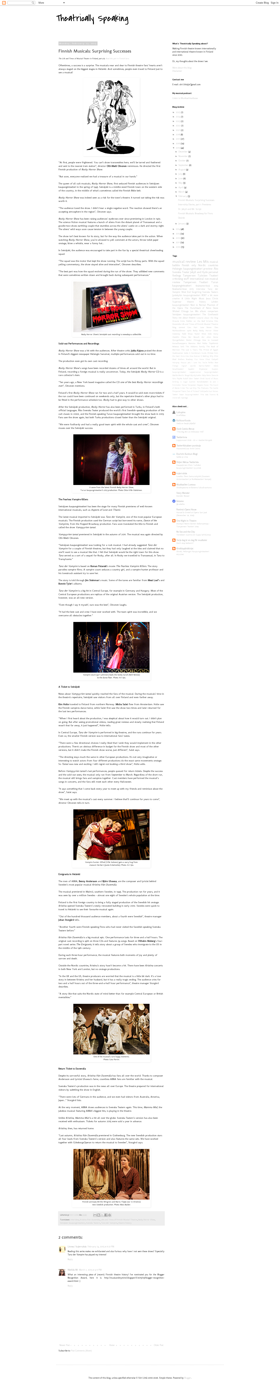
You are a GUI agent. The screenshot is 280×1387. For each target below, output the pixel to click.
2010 (178, 247)
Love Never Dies (209, 327)
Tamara (184, 385)
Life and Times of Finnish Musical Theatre (119, 1219)
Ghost (208, 359)
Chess (183, 337)
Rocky (195, 330)
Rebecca (175, 346)
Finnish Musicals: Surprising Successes (196, 200)
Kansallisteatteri (178, 369)
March (181, 191)
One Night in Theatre (186, 520)
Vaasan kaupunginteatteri (189, 394)
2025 (178, 112)
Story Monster (183, 493)
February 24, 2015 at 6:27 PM (101, 1246)
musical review (184, 261)
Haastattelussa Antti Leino (188, 448)
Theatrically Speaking (92, 18)
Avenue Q (198, 356)
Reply (70, 1259)
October (182, 160)
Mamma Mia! (194, 343)
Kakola (216, 366)
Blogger (187, 1378)
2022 (178, 125)
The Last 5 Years (189, 350)
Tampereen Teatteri (195, 282)
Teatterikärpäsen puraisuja (188, 445)
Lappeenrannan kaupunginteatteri (204, 372)
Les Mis (203, 261)
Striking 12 (177, 382)
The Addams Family (195, 346)
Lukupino (180, 412)
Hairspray (175, 362)
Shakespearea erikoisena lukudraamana (194, 487)
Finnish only (189, 265)
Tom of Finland (193, 391)
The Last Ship (191, 388)
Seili (182, 346)
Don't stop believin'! (185, 543)
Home (111, 1345)
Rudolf (185, 378)
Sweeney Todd (179, 334)
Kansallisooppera (179, 343)
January (182, 223)
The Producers (203, 388)
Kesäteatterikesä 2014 (207, 285)
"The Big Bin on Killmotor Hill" (190, 431)
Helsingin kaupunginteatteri (187, 268)
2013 (178, 233)
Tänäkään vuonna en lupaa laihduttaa (193, 534)
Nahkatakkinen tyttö (181, 330)
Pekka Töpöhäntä (210, 343)
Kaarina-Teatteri (204, 366)
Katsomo (180, 501)
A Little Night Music (193, 298)
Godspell (215, 359)
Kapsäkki (191, 369)
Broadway (189, 359)
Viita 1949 (204, 394)
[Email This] (95, 1215)
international (197, 278)
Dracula (175, 321)
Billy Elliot (214, 356)
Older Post (158, 1345)
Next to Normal (198, 305)
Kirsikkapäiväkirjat (184, 548)
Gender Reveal (182, 495)
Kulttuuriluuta (183, 420)
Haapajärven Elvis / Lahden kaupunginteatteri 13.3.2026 (188, 466)
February (183, 196)
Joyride (193, 366)
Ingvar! (184, 366)
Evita (182, 321)
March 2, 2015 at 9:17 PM (90, 1269)
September (183, 165)
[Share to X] (102, 1215)
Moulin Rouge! (184, 375)
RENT (204, 295)
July (180, 174)
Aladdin (175, 337)
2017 (178, 139)
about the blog (211, 318)
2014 (178, 229)
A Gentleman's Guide (197, 353)
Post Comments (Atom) (81, 1350)
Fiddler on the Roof (195, 321)
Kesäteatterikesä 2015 (183, 289)
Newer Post (64, 1345)
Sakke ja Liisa (182, 456)
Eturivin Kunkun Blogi (187, 454)
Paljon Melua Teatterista (187, 462)
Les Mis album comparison (204, 311)
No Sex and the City (185, 531)
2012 (178, 238)
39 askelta (180, 504)
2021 (178, 130)
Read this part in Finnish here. (117, 58)
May (180, 183)
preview (208, 268)
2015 (178, 148)
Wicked (175, 311)
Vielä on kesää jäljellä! (186, 423)
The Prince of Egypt (208, 350)
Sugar (185, 382)
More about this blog (181, 67)
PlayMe (179, 378)
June (180, 178)
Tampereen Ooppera (195, 385)
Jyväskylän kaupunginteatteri (186, 295)
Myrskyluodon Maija (198, 375)
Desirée (181, 218)
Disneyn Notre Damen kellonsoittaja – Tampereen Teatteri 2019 (193, 525)
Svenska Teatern (93, 1223)
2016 (178, 143)
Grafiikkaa (181, 415)
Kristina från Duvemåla (90, 1219)
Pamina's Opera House (186, 509)
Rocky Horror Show (146, 1219)
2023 (178, 121)
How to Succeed (210, 340)
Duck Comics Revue (185, 429)
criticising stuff (180, 278)
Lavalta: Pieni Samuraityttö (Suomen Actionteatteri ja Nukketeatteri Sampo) (193, 477)
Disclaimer (177, 71)
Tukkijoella (203, 391)
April (181, 187)
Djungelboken (178, 340)
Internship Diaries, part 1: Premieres (194, 204)
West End (186, 292)
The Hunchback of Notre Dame (201, 308)
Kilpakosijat (203, 369)
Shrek (202, 378)
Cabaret (200, 318)
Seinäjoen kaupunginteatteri (72, 1223)
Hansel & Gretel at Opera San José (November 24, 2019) (191, 514)
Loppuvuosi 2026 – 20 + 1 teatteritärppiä (194, 440)
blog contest (178, 327)
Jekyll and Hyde (199, 272)
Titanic (183, 391)
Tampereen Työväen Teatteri (200, 275)
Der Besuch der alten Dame (203, 337)
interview (74, 1219)
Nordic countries (208, 265)
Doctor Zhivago (193, 340)
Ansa (191, 356)
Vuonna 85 (214, 394)
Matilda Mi (73, 1269)
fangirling (196, 292)
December (183, 151)
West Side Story (210, 334)
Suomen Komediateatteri (198, 382)
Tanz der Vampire (109, 1223)
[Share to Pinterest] (109, 1215)
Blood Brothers (178, 359)
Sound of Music (212, 378)
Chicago (185, 311)
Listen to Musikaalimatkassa (185, 98)
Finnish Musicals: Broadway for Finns (195, 213)
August (182, 169)
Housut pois (185, 362)
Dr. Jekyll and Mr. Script (189, 209)
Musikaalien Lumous (185, 484)
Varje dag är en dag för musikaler (191, 540)
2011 (178, 242)
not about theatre (186, 317)
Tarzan (206, 385)
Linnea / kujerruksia (77, 1246)
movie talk (176, 398)
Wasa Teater (194, 334)
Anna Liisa (185, 356)
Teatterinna (181, 437)
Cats (189, 327)
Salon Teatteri (194, 378)
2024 (178, 116)
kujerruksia (181, 473)
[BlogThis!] (99, 1215)
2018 (178, 134)
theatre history (124, 1223)
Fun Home (199, 359)
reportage (184, 398)
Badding (206, 356)
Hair (196, 327)
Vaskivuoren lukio (180, 353)
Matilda (175, 375)
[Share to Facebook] (106, 1215)
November (183, 156)
